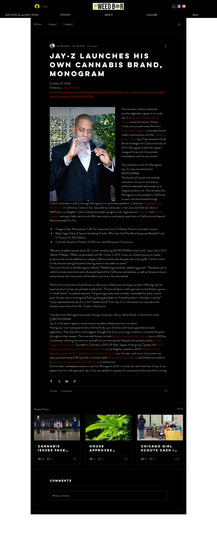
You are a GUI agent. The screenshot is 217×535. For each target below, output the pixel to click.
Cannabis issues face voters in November (52, 448)
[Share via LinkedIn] (66, 381)
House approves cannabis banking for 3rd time (104, 448)
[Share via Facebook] (51, 381)
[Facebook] (179, 6)
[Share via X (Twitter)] (59, 381)
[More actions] (165, 46)
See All (180, 408)
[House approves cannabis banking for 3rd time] (109, 427)
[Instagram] (174, 6)
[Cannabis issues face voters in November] (57, 427)
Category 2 (69, 24)
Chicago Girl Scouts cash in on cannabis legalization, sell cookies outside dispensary (159, 448)
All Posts (37, 24)
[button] (179, 24)
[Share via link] (74, 381)
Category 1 (52, 24)
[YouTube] (184, 6)
